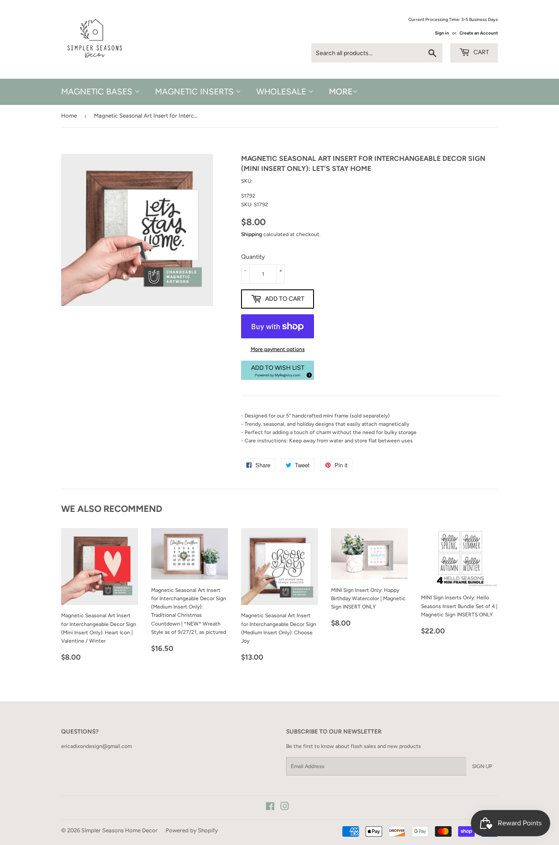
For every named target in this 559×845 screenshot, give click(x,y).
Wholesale (282, 92)
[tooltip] (308, 374)
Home (69, 115)
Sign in (442, 33)
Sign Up (482, 766)
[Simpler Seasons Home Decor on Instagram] (284, 808)
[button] (277, 370)
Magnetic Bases (98, 92)
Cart (480, 52)
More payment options (278, 349)
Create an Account (478, 33)
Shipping (251, 234)
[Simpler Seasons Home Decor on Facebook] (270, 808)
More (340, 92)
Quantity (253, 257)
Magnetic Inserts (195, 92)
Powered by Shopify (192, 830)
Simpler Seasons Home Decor (119, 830)
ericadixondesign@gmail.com (96, 746)
